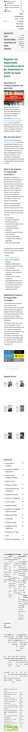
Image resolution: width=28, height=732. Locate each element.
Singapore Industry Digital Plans (11, 527)
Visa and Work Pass (10, 570)
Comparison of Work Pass (12, 561)
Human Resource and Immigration (12, 490)
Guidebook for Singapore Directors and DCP (13, 510)
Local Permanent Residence (11, 578)
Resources (8, 460)
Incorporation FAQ (7, 580)
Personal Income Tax (16, 572)
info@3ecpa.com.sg (10, 1)
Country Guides (10, 502)
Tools (7, 535)
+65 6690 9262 (10, 3)
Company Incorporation (7, 558)
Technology (9, 519)
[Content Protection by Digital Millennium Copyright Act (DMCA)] (11, 730)
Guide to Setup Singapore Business (11, 476)
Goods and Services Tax (16, 580)
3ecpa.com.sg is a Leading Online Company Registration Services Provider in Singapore (22, 568)
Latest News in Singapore (10, 465)
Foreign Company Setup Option (6, 566)
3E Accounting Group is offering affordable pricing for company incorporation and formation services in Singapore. (21, 608)
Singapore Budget (10, 505)
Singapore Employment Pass (12, 585)
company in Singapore (10, 142)
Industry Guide (9, 481)
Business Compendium (12, 539)
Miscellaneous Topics (12, 532)
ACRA (5, 329)
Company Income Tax (16, 565)
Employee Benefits (11, 515)
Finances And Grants (11, 494)
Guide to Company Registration (7, 574)
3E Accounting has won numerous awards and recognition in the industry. (21, 586)
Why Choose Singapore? (13, 498)
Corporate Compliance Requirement (12, 470)
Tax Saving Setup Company (16, 590)
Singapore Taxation (11, 485)
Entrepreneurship (10, 522)
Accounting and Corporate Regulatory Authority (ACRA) (13, 120)
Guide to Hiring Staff (10, 594)
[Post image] (8, 384)
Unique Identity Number (12, 257)
